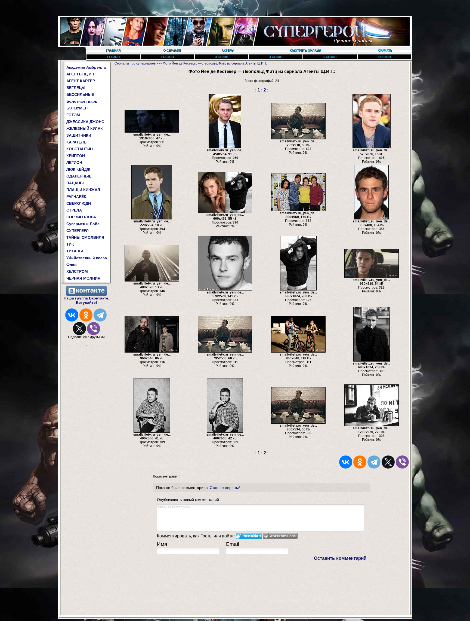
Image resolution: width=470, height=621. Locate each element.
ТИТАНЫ (74, 251)
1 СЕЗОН (113, 57)
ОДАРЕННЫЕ (78, 176)
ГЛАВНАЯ (113, 50)
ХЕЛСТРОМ (77, 271)
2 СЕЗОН (167, 57)
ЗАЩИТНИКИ (78, 135)
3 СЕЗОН (221, 57)
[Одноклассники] (85, 315)
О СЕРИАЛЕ (172, 50)
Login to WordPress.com (280, 536)
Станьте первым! (225, 487)
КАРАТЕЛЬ (76, 142)
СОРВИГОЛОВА (81, 217)
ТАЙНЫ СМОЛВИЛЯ (85, 237)
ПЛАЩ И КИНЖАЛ (83, 190)
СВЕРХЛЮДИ (78, 203)
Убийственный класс (86, 258)
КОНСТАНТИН (79, 149)
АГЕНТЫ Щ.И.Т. (80, 74)
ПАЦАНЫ (75, 183)
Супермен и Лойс (83, 224)
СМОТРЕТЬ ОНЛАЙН (305, 50)
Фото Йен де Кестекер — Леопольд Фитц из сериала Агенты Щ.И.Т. (215, 63)
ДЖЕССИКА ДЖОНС (85, 122)
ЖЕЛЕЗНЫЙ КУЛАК (84, 128)
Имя (162, 544)
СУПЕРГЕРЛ (77, 230)
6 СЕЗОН (384, 57)
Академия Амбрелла (86, 67)
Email (232, 544)
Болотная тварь (81, 101)
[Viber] (93, 328)
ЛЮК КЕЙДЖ (78, 169)
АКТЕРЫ (227, 50)
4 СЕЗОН (275, 57)
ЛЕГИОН (74, 162)
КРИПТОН (75, 156)
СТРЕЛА (74, 210)
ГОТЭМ (73, 115)
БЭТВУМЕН (77, 108)
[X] (79, 328)
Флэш (72, 264)
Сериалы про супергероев (135, 63)
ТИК (70, 244)
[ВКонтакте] (71, 315)
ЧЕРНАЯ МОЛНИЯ (83, 278)
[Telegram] (100, 315)
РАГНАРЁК (76, 196)
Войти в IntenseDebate (249, 536)
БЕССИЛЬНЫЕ (80, 94)
